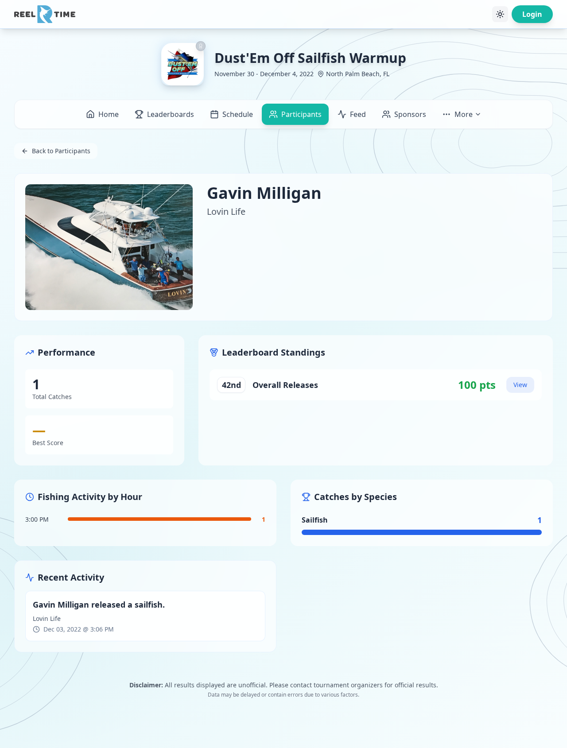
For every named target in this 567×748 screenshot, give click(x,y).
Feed (358, 114)
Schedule (237, 114)
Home (108, 114)
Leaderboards (170, 114)
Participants (301, 114)
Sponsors (410, 114)
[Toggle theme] (500, 14)
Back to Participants (61, 151)
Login (532, 14)
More (463, 114)
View (520, 384)
